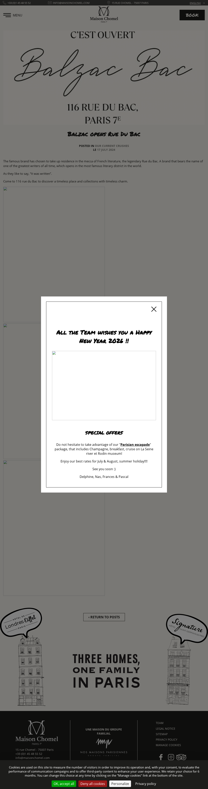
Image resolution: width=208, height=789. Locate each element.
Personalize (120, 783)
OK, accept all (64, 783)
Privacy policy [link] (145, 783)
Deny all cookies (92, 783)
